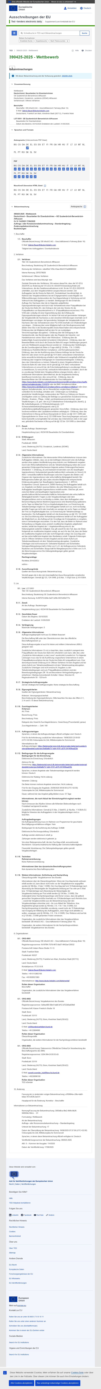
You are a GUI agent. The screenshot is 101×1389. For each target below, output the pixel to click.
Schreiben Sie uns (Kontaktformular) (23, 1326)
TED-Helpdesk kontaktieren (20, 1203)
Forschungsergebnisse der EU (21, 1274)
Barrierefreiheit (15, 1236)
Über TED (13, 1248)
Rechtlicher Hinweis (16, 1227)
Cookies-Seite (77, 1373)
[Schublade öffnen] (12, 68)
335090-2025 (67, 76)
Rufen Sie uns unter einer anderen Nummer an (27, 1321)
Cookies (12, 1232)
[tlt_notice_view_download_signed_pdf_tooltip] (27, 147)
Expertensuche (41, 41)
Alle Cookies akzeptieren (22, 1383)
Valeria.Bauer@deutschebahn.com (35, 111)
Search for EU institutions (19, 1342)
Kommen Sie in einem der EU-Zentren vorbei (26, 1330)
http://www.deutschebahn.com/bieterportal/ (52, 981)
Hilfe (11, 1198)
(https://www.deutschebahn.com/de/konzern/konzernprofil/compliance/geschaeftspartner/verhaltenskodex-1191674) (54, 383)
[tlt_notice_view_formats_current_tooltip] (85, 206)
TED (11, 50)
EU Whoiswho (14, 1278)
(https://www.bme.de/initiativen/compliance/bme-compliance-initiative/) (50, 387)
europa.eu (21, 1305)
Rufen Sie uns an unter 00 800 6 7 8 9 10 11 (26, 1317)
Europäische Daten (16, 1269)
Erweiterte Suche (26, 41)
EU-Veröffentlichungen (18, 1283)
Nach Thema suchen (58, 41)
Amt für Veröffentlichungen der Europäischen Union (31, 1181)
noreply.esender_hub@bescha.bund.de (43, 1073)
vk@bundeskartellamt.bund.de (40, 1027)
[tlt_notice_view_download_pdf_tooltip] (15, 169)
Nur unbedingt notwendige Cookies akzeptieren (58, 1383)
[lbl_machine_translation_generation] (45, 186)
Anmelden (71, 8)
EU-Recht (13, 1265)
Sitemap (12, 1253)
